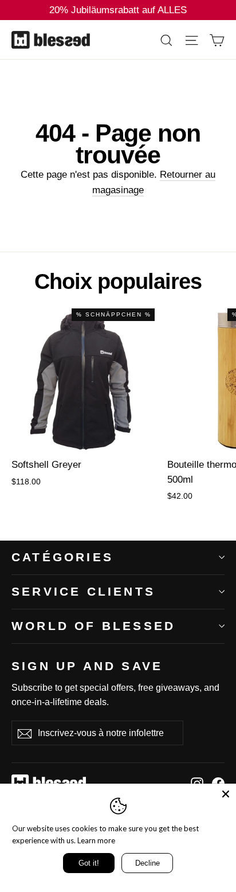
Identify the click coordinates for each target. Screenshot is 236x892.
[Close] (225, 794)
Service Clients (83, 591)
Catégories (62, 557)
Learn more (96, 840)
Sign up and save (87, 665)
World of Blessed (93, 625)
